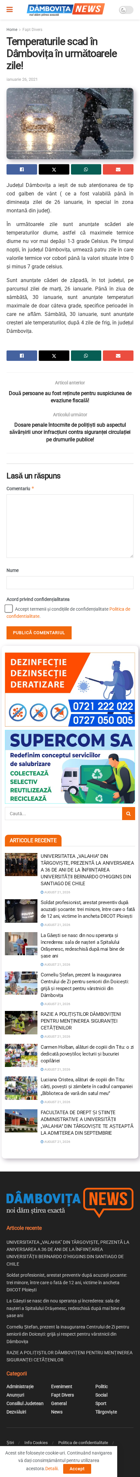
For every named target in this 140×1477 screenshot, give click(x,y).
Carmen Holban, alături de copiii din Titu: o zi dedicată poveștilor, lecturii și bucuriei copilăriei (87, 1054)
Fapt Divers (32, 29)
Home (12, 29)
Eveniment (61, 1386)
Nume (13, 570)
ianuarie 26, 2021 (22, 79)
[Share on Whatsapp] (86, 169)
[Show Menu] (10, 10)
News (57, 1411)
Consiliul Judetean (25, 1403)
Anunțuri (15, 1395)
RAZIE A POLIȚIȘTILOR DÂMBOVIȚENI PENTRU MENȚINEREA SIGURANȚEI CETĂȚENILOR (81, 1021)
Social (101, 1395)
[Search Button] (128, 813)
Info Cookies (36, 1442)
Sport (100, 1403)
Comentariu (21, 488)
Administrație (20, 1386)
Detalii (51, 1468)
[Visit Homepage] (66, 9)
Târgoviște (106, 1411)
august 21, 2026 (57, 892)
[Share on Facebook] (22, 169)
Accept (77, 1468)
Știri (10, 1442)
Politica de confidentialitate (83, 1442)
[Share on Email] (118, 169)
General (59, 1403)
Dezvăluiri (16, 1411)
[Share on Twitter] (54, 169)
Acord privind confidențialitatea (38, 599)
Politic (101, 1386)
